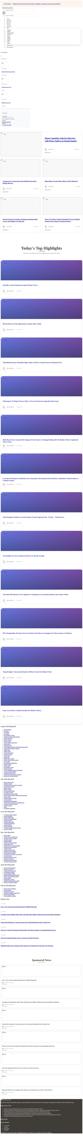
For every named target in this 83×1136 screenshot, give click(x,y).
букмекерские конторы (10, 798)
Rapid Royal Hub (12, 1132)
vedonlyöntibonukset (9, 823)
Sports (8, 40)
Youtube (6, 1130)
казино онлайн (8, 829)
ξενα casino (7, 761)
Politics (9, 38)
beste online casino (9, 782)
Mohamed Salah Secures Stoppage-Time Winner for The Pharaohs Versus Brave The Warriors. (27, 945)
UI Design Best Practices (6, 87)
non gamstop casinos (9, 735)
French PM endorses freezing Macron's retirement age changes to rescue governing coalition (27, 1113)
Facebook (6, 1125)
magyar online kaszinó (9, 868)
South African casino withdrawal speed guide (15, 795)
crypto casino (7, 741)
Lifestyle (9, 34)
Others (8, 37)
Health (8, 31)
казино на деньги (8, 869)
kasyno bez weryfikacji (10, 888)
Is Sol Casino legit (8, 753)
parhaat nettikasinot (9, 817)
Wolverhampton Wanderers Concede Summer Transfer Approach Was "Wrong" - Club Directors (33, 517)
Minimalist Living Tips (6, 102)
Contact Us (9, 45)
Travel (8, 43)
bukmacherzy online (9, 879)
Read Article (47, 152)
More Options (10, 47)
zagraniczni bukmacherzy (10, 847)
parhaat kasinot (8, 841)
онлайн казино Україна (10, 842)
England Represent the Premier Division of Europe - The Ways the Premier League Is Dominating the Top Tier (32, 1114)
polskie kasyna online (9, 850)
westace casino (8, 848)
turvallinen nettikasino (9, 808)
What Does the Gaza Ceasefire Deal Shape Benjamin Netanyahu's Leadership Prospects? (27, 1111)
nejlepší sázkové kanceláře (10, 794)
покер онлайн (8, 799)
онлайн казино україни (10, 838)
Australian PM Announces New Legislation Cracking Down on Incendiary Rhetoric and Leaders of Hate (35, 594)
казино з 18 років (8, 858)
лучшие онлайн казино (10, 814)
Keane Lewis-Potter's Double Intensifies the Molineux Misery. (22, 710)
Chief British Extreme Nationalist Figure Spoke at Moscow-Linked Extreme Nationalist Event (32, 362)
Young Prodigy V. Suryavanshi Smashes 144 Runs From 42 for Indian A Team (27, 672)
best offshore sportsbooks (10, 763)
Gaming (9, 30)
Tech (8, 41)
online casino (7, 751)
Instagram (6, 1128)
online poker (7, 744)
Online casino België (9, 894)
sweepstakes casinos (9, 786)
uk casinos (6, 732)
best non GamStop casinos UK (12, 893)
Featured (9, 26)
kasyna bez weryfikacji (10, 853)
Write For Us (32, 1132)
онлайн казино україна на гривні (13, 785)
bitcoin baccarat (8, 769)
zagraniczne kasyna (9, 891)
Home (8, 19)
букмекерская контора (10, 870)
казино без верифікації (10, 819)
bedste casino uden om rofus (11, 876)
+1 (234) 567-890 (6, 125)
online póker (7, 835)
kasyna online (7, 890)
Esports (9, 23)
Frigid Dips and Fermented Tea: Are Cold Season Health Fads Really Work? (23, 1108)
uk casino (6, 731)
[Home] (7, 7)
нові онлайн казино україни (11, 748)
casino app (6, 757)
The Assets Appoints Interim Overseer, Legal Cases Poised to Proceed (20, 938)
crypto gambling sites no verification (13, 770)
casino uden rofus (8, 844)
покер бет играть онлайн (11, 776)
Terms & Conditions (46, 1132)
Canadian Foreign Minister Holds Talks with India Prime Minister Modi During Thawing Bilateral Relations (30, 914)
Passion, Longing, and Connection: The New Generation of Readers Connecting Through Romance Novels (31, 1110)
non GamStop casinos (9, 873)
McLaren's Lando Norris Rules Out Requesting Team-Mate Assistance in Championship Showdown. (28, 930)
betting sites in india (9, 758)
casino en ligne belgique (10, 771)
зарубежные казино (9, 872)
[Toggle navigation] (3, 13)
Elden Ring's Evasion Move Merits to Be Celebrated (61, 181)
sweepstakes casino (9, 767)
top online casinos (8, 792)
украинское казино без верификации (14, 802)
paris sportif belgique (9, 791)
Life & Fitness (10, 32)
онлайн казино (8, 805)
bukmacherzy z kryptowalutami (12, 845)
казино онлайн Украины (10, 804)
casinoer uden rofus (9, 822)
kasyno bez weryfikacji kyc (11, 837)
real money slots (8, 754)
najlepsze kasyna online (10, 851)
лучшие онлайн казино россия (12, 828)
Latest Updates (7, 4)
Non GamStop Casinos (10, 896)
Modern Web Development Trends (8, 71)
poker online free (8, 738)
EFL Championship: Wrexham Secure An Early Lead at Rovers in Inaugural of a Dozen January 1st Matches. (37, 633)
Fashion (9, 25)
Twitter (6, 1127)
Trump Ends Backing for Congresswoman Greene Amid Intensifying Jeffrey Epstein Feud (25, 922)
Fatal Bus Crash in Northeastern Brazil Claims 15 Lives (20, 285)
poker (5, 807)
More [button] (8, 27)
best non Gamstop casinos (10, 882)
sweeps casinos (8, 825)
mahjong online (8, 783)
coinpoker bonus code (9, 773)
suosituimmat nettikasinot (10, 801)
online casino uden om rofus (11, 760)
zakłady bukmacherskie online (11, 875)
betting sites (7, 750)
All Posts (9, 20)
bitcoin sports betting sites (10, 742)
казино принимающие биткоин (12, 774)
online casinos (7, 729)
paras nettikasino (8, 816)
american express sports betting (12, 737)
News (8, 35)
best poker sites (8, 745)
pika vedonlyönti (8, 826)
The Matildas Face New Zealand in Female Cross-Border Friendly (23, 556)
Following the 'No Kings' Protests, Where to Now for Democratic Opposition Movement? (31, 401)
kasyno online (7, 878)
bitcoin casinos (7, 739)
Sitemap (38, 1132)
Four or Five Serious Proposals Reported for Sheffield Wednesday (19, 907)
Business (9, 22)
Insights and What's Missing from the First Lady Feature (18, 1116)
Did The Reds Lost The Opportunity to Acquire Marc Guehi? (22, 324)
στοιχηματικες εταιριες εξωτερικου (13, 854)
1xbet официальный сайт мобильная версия (16, 747)
